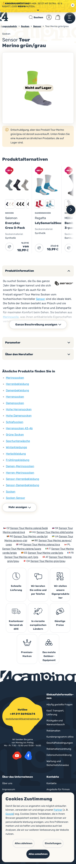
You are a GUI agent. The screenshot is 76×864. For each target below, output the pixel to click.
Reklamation (53, 730)
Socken (6, 33)
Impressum (8, 789)
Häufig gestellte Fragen (59, 704)
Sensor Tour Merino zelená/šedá (29, 528)
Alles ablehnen (23, 843)
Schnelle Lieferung (16, 588)
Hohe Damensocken (19, 415)
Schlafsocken (14, 422)
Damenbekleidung (17, 390)
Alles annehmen (38, 854)
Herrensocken (15, 396)
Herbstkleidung (16, 453)
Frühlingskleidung (17, 460)
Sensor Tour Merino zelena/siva (41, 544)
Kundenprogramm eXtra (59, 736)
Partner (58, 809)
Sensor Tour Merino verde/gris (45, 552)
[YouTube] (17, 755)
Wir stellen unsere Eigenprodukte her (60, 592)
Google (9, 813)
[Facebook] (28, 755)
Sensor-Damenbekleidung (22, 485)
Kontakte (51, 783)
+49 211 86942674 (22, 714)
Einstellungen (53, 843)
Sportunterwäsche (18, 441)
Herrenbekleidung (17, 384)
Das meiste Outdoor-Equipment (49, 656)
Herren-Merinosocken (20, 472)
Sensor (40, 299)
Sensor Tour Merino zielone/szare (21, 548)
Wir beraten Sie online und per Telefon (38, 590)
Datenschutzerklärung (59, 755)
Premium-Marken (27, 654)
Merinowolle (11, 317)
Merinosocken (15, 377)
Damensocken (15, 403)
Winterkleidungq (16, 447)
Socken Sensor (15, 498)
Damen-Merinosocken (20, 466)
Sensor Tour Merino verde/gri (31, 536)
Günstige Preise (60, 623)
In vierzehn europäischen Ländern (38, 625)
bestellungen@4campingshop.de (22, 718)
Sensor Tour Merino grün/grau (47, 561)
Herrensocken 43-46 (19, 428)
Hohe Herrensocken (19, 409)
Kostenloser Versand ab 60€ (16, 625)
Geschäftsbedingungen (59, 742)
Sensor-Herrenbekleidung (22, 479)
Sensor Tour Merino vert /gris (21, 557)
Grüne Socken (15, 434)
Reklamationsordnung (58, 748)
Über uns (7, 783)
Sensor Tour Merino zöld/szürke (55, 532)
